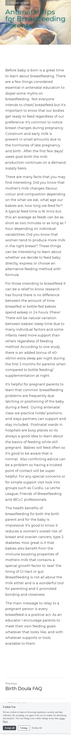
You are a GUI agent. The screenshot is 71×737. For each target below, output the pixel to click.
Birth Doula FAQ (23, 688)
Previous (11, 683)
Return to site (19, 3)
